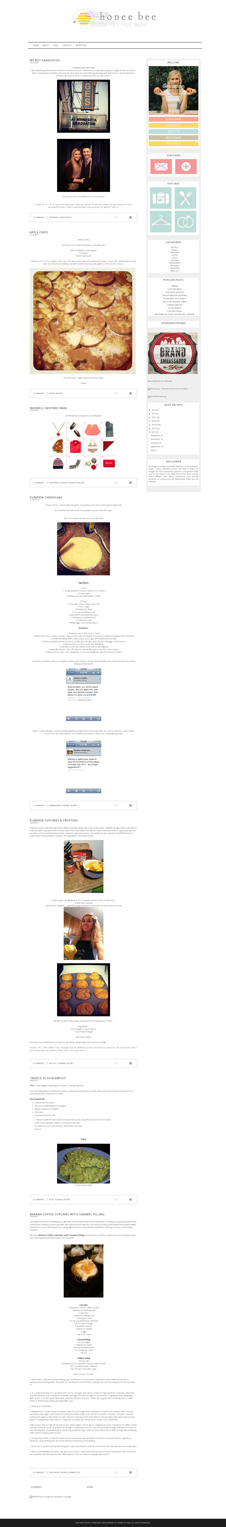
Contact (67, 45)
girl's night (54, 1472)
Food (51, 1200)
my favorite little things (174, 299)
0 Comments (38, 217)
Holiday (71, 483)
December (155, 435)
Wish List (80, 483)
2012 (154, 428)
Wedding (174, 266)
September (156, 446)
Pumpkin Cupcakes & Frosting (54, 820)
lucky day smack (174, 289)
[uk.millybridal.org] (157, 396)
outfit (175, 255)
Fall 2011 (53, 1063)
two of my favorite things (175, 302)
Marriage (185, 221)
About (46, 45)
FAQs (55, 45)
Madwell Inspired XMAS (48, 408)
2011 (154, 432)
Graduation (65, 217)
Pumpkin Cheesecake (46, 497)
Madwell (97, 416)
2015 (154, 417)
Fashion (63, 483)
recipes (59, 393)
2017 (154, 410)
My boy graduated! (45, 60)
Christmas (54, 483)
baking (175, 286)
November (156, 439)
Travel (161, 198)
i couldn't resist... (174, 311)
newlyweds (174, 263)
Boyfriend (54, 217)
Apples (52, 393)
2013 (154, 425)
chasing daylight (174, 305)
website (101, 196)
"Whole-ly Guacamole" (48, 1078)
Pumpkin (65, 806)
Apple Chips (39, 232)
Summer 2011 (74, 1472)
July (153, 450)
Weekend (174, 253)
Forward (36, 1487)
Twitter (173, 131)
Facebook (173, 125)
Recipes (185, 198)
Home (36, 45)
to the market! (174, 308)
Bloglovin (173, 119)
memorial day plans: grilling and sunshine (174, 314)
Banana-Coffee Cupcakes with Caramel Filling (67, 1214)
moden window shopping (175, 295)
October (155, 443)
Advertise (81, 45)
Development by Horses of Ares (116, 1523)
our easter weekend (174, 292)
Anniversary (55, 806)
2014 (154, 421)
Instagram (173, 137)
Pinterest (127, 833)
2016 (154, 413)
